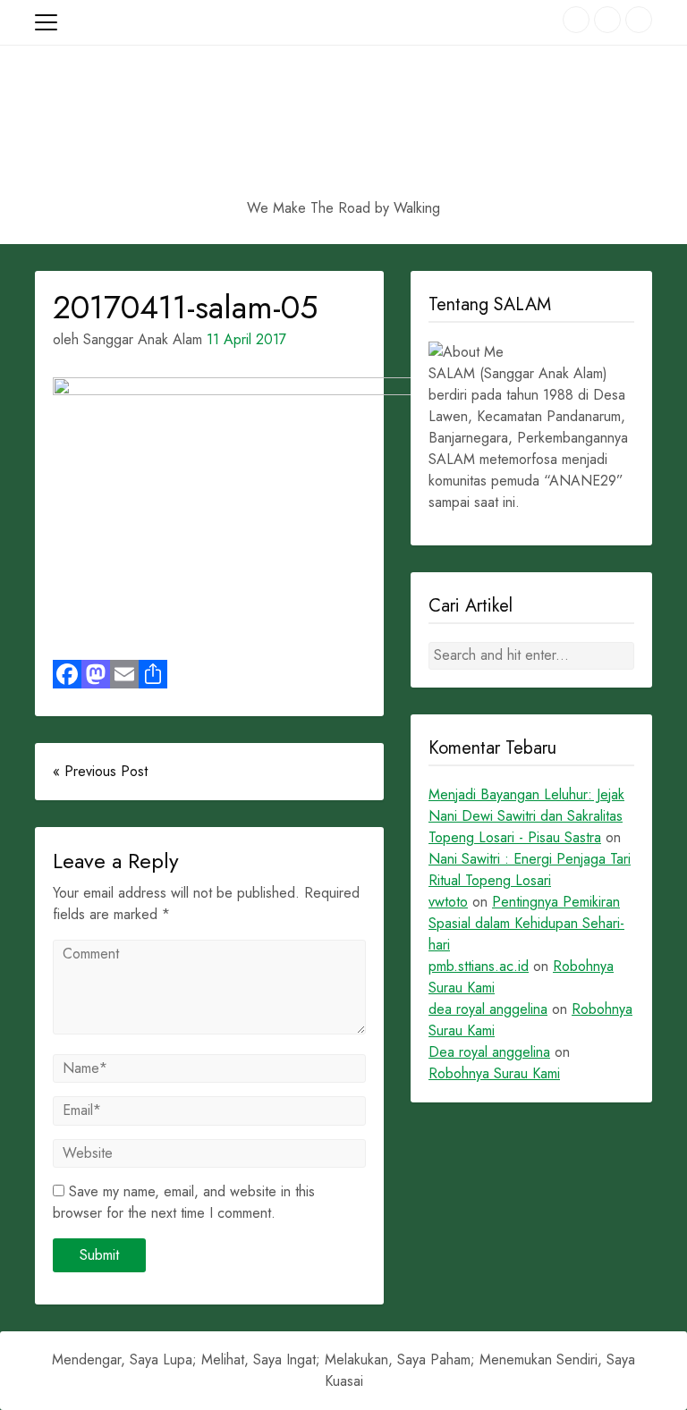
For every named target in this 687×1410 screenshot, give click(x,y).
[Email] (124, 674)
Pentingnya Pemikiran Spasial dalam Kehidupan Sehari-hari (526, 923)
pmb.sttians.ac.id (478, 966)
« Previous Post (100, 771)
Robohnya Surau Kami (494, 1073)
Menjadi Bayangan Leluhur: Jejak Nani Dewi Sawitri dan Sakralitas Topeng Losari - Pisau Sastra (526, 816)
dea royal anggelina (487, 1009)
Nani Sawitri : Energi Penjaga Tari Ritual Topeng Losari (529, 870)
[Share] (153, 674)
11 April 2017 (246, 339)
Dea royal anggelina (489, 1052)
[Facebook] (67, 674)
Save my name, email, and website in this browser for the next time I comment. (184, 1202)
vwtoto (448, 901)
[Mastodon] (95, 674)
